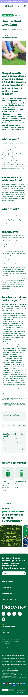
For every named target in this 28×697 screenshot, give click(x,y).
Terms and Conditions (7, 679)
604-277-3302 (6, 632)
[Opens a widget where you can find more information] (21, 692)
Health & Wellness (7, 15)
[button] (1, 1)
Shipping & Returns (6, 641)
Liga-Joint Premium (20, 481)
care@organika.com (8, 627)
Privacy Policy (16, 639)
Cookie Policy (15, 641)
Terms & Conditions (7, 639)
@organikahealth (11, 511)
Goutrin (16, 370)
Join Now (24, 573)
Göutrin (4, 481)
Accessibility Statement (7, 643)
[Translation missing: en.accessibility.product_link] (8, 473)
